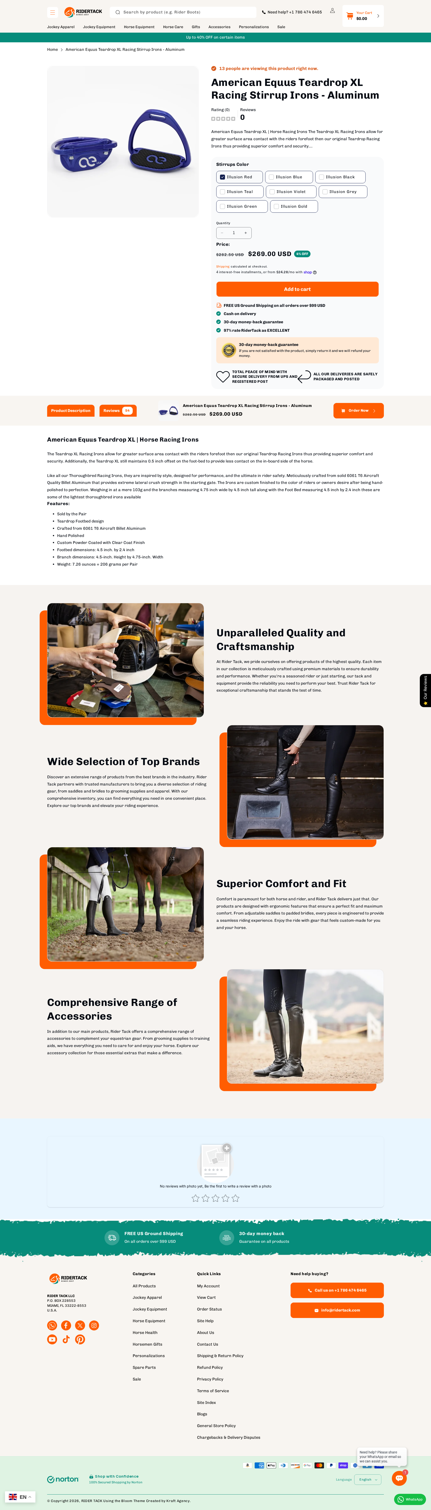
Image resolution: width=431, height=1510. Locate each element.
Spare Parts (144, 1367)
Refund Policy (210, 1367)
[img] (223, 118)
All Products (144, 1286)
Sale (137, 1379)
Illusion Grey (343, 191)
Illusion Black (340, 177)
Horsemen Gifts (147, 1344)
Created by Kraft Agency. (168, 1501)
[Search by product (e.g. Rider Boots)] (117, 12)
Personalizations (149, 1356)
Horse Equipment (149, 1320)
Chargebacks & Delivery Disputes (228, 1437)
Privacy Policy (210, 1379)
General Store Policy (216, 1426)
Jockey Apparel (147, 1297)
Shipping (223, 266)
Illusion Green (242, 206)
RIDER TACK (92, 1501)
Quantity (223, 223)
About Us (205, 1332)
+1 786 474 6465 (305, 12)
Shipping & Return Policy (220, 1356)
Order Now (358, 410)
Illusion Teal (240, 191)
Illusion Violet (291, 191)
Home (52, 49)
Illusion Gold (294, 206)
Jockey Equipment (150, 1309)
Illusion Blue (289, 177)
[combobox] (183, 12)
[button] (52, 12)
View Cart (206, 1297)
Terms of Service (213, 1390)
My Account (208, 1286)
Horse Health (145, 1332)
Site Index (206, 1402)
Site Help (205, 1320)
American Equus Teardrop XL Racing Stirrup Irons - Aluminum (125, 49)
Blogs (202, 1414)
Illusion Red (239, 177)
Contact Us (207, 1344)
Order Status (209, 1309)
